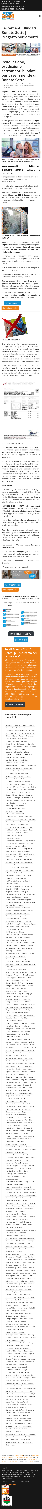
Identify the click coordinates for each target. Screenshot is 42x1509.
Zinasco (25, 1107)
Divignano (15, 1311)
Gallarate (9, 1354)
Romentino (9, 1278)
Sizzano (23, 1311)
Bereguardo (26, 1109)
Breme (25, 1200)
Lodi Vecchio (27, 881)
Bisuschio (23, 1407)
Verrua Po (17, 1160)
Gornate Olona (25, 1440)
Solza (31, 870)
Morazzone (30, 1410)
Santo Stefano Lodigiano (14, 924)
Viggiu (34, 1394)
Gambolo (32, 1072)
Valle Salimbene (20, 1152)
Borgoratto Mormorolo (26, 1238)
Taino (16, 1418)
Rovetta (13, 825)
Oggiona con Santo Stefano (15, 1410)
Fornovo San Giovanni (13, 838)
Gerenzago (9, 1158)
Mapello (8, 768)
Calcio (8, 792)
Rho (15, 937)
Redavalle (29, 1168)
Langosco (9, 1246)
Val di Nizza (23, 1217)
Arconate (25, 1023)
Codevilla (9, 1184)
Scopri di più (21, 639)
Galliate (26, 1270)
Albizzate (26, 1394)
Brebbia (8, 1423)
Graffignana (26, 908)
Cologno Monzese (24, 937)
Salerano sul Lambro (13, 908)
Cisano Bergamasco (22, 773)
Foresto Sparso (11, 849)
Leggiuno (9, 1418)
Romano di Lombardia (13, 728)
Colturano (17, 1061)
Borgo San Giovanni (19, 910)
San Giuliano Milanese (13, 943)
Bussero (16, 1004)
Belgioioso (32, 1080)
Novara (31, 1268)
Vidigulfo (24, 1080)
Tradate (8, 1356)
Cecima (23, 1254)
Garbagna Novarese (12, 1316)
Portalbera (9, 1152)
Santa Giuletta (10, 1141)
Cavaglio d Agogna (12, 1319)
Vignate (21, 994)
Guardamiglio (10, 905)
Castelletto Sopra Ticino (28, 1273)
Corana (32, 1198)
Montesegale (10, 1252)
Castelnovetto (23, 1219)
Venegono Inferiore (20, 1386)
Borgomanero (10, 1270)
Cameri (15, 1273)
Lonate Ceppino (23, 1399)
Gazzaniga (16, 798)
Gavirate (27, 1372)
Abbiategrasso (10, 948)
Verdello (22, 757)
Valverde (19, 1252)
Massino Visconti (24, 1327)
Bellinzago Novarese (13, 1276)
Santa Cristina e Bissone (14, 1128)
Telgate (8, 798)
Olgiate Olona (22, 1364)
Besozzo (8, 1375)
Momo (29, 1286)
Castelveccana (10, 1445)
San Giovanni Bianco (28, 800)
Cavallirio (23, 1319)
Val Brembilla (22, 819)
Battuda (22, 1211)
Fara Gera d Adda (12, 757)
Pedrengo (24, 779)
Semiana (31, 1254)
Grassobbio (9, 773)
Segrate (8, 945)
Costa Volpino (21, 744)
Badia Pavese (28, 1246)
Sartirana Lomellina (24, 1139)
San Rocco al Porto (29, 894)
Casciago (26, 1415)
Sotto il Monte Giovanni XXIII (15, 814)
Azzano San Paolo (12, 763)
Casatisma (18, 1190)
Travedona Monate (23, 1413)
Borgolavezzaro (19, 1297)
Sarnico (8, 771)
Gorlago (21, 795)
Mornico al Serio (23, 851)
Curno (22, 763)
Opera (8, 983)
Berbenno (17, 865)
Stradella (24, 1072)
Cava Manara (28, 1077)
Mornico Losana (11, 1217)
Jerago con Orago (21, 1397)
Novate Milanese (29, 964)
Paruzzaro (30, 1297)
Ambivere (9, 865)
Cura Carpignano (20, 1090)
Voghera (8, 1072)
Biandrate (24, 1321)
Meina (8, 1292)
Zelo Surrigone (30, 1064)
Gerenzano (9, 1370)
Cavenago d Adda (21, 916)
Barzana (23, 873)
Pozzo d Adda (19, 1029)
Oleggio (8, 1273)
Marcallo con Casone (13, 1026)
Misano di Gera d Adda (13, 854)
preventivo (31, 1461)
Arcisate (20, 1372)
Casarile (8, 1050)
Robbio (33, 1082)
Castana (31, 1206)
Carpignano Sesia (18, 1292)
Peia (24, 876)
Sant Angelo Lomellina (13, 1200)
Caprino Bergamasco (25, 849)
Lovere (20, 792)
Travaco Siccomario (25, 1093)
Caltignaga (19, 1289)
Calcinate (9, 784)
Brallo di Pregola (25, 1222)
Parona (15, 1131)
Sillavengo (9, 1346)
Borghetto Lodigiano (12, 892)
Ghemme (24, 1281)
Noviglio (31, 1042)
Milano (21, 932)
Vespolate (9, 1297)
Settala (8, 1013)
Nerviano (32, 972)
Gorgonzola (9, 964)
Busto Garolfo (26, 980)
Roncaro (17, 1149)
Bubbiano (9, 1061)
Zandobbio (9, 859)
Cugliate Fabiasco (19, 1423)
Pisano (8, 1340)
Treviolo (21, 736)
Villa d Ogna (10, 876)
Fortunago (30, 1241)
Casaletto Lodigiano (24, 900)
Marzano (9, 1133)
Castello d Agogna (12, 1166)
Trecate (19, 1270)
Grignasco (9, 1281)
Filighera (33, 1192)
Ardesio (20, 835)
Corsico (15, 945)
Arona (33, 1270)
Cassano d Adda (24, 970)
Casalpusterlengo (20, 878)
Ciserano (31, 784)
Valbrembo (32, 822)
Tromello (9, 1098)
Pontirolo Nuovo (27, 798)
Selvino (8, 873)
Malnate (23, 1359)
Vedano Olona (25, 1380)
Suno (7, 1286)
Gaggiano (9, 999)
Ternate (8, 1437)
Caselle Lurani (10, 900)
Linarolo (17, 1109)
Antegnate (16, 846)
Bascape (30, 1131)
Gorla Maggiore (11, 1399)
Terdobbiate (19, 1346)
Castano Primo (11, 991)
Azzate (30, 1405)
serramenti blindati (12, 1457)
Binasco (15, 1015)
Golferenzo (18, 1260)
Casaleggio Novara (12, 1335)
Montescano (20, 1241)
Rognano (25, 1214)
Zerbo (12, 1241)
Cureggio (28, 1289)
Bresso (24, 953)
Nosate (18, 1069)
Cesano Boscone (11, 956)
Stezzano (32, 731)
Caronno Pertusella (12, 1359)
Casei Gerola (27, 1117)
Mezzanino (19, 1158)
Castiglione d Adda (12, 889)
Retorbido (9, 1149)
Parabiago (9, 951)
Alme (15, 790)
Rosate (8, 1031)
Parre (26, 857)
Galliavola (9, 1260)
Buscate (27, 1039)
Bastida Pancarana (12, 1179)
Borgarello (25, 1112)
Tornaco (33, 1337)
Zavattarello (22, 1174)
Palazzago (18, 811)
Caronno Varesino (23, 1402)
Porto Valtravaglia (12, 1440)
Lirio (24, 1262)
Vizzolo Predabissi (19, 1050)
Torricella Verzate (12, 1198)
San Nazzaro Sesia (12, 1343)
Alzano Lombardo (21, 731)
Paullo (23, 988)
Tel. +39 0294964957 (12, 303)
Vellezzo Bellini (26, 1104)
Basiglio (28, 1010)
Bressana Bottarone (12, 1104)
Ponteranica (32, 765)
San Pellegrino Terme (13, 803)
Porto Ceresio (26, 1426)
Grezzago (28, 1058)
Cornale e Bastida (12, 1192)
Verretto (21, 1243)
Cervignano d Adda (12, 919)
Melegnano (23, 972)
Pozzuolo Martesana (28, 1004)
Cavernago (18, 859)
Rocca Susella (28, 1257)
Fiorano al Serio (11, 851)
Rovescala (9, 1190)
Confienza (20, 1141)
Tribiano (15, 1055)
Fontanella (28, 816)
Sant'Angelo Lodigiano (13, 881)
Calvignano (31, 1262)
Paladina (16, 827)
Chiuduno (9, 782)
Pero (19, 991)
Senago (24, 959)
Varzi (32, 1107)
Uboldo (17, 1370)
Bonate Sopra (10, 744)
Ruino (24, 1206)
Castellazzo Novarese (22, 1348)
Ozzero (19, 1066)
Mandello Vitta (11, 1351)
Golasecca (9, 1431)
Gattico (32, 1281)
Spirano (8, 790)
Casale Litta (18, 1431)
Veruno (21, 1303)
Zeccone (18, 1136)
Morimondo (10, 1069)
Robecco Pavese (27, 1225)
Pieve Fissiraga (11, 929)
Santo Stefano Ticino (13, 1037)
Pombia (15, 1294)
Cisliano (8, 1042)
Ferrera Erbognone (21, 1163)
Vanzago (8, 996)
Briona (31, 1319)
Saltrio (17, 1426)
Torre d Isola (29, 1120)
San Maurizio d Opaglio (14, 1284)
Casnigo (8, 846)
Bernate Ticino (11, 1058)
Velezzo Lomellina (20, 1265)
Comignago (9, 1321)
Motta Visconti (19, 1010)
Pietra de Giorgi (30, 1195)
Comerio (25, 1429)
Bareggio (9, 975)
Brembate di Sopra (12, 760)
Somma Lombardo (19, 1356)
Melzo (8, 972)
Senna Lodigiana (30, 924)
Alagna (20, 1195)
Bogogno (24, 1316)
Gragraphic (12, 1484)
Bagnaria (19, 1209)
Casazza (8, 827)
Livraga (8, 910)
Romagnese (10, 1209)
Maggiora (16, 1305)
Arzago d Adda (18, 857)
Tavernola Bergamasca (13, 870)
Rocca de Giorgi (11, 1268)
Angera (23, 1391)
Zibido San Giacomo (12, 1018)
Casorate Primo (24, 1074)
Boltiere (16, 779)
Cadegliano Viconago (25, 1442)
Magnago (29, 994)
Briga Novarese (29, 1284)
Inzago (25, 991)
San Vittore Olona (12, 1007)
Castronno (9, 1397)
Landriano (15, 1080)
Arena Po (23, 1144)
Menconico (18, 1246)
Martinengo (30, 736)
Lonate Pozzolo (11, 1367)
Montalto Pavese (29, 1190)
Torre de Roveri (26, 862)
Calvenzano (22, 822)
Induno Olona (10, 1372)
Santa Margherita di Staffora (15, 1235)
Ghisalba (9, 779)
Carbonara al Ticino (28, 1149)
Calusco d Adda (19, 749)
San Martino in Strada (13, 894)
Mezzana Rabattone (29, 1230)
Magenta (22, 956)
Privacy (14, 1481)
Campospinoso (11, 1174)
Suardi (15, 1219)
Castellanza (30, 1362)
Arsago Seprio (10, 1402)
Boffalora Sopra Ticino (13, 1047)
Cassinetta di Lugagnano (14, 1064)
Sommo (31, 1166)
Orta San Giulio (11, 1327)
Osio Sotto (9, 733)
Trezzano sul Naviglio (13, 961)
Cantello (23, 1405)
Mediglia (9, 986)
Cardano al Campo (12, 1362)
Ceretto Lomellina (30, 1260)
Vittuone (17, 999)
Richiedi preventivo (10, 308)
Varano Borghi (25, 1437)
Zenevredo (22, 1233)
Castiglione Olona (30, 1378)
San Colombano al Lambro (21, 1013)
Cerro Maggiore (11, 978)
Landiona (23, 1343)
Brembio (20, 905)
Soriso (22, 1340)
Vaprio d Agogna (11, 1332)
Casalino (25, 1305)
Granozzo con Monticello (14, 1313)
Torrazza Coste (11, 1139)
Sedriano (30, 986)
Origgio (8, 1380)
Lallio (7, 825)
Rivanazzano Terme (25, 1088)
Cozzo (28, 1243)
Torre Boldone (17, 747)
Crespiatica (9, 916)
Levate (18, 833)
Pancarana (28, 1249)
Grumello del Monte (12, 765)
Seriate (24, 725)
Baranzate (15, 988)
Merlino (20, 929)
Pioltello (25, 943)
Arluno (8, 988)
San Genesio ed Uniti (23, 1096)
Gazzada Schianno (12, 1407)
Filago (24, 846)
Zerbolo (22, 1131)
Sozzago (8, 1329)
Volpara (17, 1262)
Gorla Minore (10, 1378)
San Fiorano (25, 927)
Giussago (9, 1090)
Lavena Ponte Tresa (12, 1391)
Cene (15, 822)
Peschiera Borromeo (12, 959)
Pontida (30, 843)
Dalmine (31, 725)
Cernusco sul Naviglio (27, 945)
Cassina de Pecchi (18, 983)
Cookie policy (24, 1481)
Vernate (23, 1055)
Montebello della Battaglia (15, 1147)
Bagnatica (32, 819)
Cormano (18, 964)
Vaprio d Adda (25, 1002)
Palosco (23, 784)
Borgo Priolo (27, 1155)
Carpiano (26, 1047)
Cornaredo (26, 961)
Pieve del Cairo (29, 1128)
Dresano (20, 1058)
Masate (8, 1055)
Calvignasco (28, 1066)
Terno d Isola (27, 755)
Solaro (8, 980)
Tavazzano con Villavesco (14, 886)
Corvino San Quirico (12, 1176)
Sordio (8, 897)
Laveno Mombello (27, 1375)
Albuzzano (22, 1101)
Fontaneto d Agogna (18, 1286)
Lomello (24, 1125)
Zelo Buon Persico (12, 884)
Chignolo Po (10, 1096)
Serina (25, 870)
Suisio (31, 830)
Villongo (26, 752)
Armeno (8, 1294)
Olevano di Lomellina (13, 1206)
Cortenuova (32, 873)
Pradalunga (10, 806)
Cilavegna (9, 1085)
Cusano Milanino (11, 970)
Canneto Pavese (30, 1158)
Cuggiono (9, 1010)
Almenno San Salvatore (28, 787)
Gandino (31, 790)
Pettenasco (28, 1313)
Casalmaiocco (16, 897)
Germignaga (17, 1415)
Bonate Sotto (17, 768)
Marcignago (10, 1120)
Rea (7, 1241)
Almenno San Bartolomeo (14, 776)
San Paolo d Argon (12, 787)
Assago (8, 1002)
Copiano (25, 1133)
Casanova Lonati (11, 1238)
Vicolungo (31, 1335)
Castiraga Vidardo (29, 902)
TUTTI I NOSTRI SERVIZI (21, 633)
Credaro (25, 833)
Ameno (8, 1337)
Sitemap (5, 1481)
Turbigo (8, 1015)
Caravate (32, 1434)
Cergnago (32, 1203)
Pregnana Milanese (27, 1015)
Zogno (8, 747)
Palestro (8, 1131)
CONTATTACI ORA (14, 704)
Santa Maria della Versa (14, 1123)
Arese (21, 967)
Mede (8, 1080)
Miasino (23, 1335)
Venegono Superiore (13, 1383)
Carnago (30, 1383)
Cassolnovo (9, 1077)
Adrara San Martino (12, 867)
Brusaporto (22, 790)
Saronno (17, 1354)
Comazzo (9, 913)
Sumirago (9, 1386)
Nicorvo (8, 1249)
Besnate (30, 1391)
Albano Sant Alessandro (14, 752)
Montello (22, 843)
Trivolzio (8, 1125)
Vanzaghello (25, 1031)
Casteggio (18, 1077)
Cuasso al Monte (25, 1418)
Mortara (16, 1072)
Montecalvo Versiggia (13, 1230)
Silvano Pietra (28, 1209)
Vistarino (29, 1147)
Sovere (14, 792)
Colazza (27, 1346)
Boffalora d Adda (11, 932)
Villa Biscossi (22, 1268)
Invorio (17, 1281)
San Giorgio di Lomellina (14, 1171)
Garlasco (9, 1074)
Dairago (32, 1023)
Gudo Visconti (10, 1066)
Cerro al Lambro (23, 1034)
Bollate (32, 943)
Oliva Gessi (9, 1262)
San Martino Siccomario (14, 1082)
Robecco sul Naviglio (13, 1023)
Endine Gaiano (11, 835)
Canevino (9, 1265)
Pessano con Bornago (20, 996)
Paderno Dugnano (12, 940)
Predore (18, 876)
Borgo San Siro (29, 1182)
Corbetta (15, 972)
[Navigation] (39, 15)
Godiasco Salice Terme (13, 1107)
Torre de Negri (18, 1249)
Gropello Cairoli (11, 1093)
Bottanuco (29, 795)
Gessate (15, 1002)
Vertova (24, 803)
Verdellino (24, 760)
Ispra (19, 1394)
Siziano (26, 1082)
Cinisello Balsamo (27, 935)
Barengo (25, 1337)
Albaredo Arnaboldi (12, 1254)
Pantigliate (9, 1029)
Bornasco (9, 1115)
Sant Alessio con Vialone (14, 1187)
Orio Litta (24, 919)
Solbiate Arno (10, 1413)
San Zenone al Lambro (13, 1045)
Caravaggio (9, 731)
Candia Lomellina (12, 1144)
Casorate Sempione (29, 1388)
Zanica (26, 747)
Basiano (32, 1053)
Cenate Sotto (10, 833)
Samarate (31, 1359)
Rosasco (8, 1225)
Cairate (19, 1378)
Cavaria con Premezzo (13, 1388)
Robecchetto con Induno (14, 1039)
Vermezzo (31, 1050)
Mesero (32, 1045)
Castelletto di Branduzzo (14, 1182)
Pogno (20, 1308)
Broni (15, 1074)
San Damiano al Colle (13, 1214)
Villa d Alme (28, 768)
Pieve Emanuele (28, 975)
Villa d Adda (20, 806)
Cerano (24, 1276)
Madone (24, 827)
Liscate (33, 1047)
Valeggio (19, 1257)
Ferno (23, 1383)
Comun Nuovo (10, 819)
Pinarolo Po (9, 1136)
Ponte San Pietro (28, 733)
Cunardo (9, 1429)
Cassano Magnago (28, 1354)
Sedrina (16, 862)
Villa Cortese (26, 1026)
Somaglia (25, 892)
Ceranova (16, 1125)
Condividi (5, 1468)
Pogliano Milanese (26, 1007)
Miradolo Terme (19, 1098)
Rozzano (23, 940)
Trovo (23, 1176)
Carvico (24, 808)
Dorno (30, 1090)
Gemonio (17, 1429)
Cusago (8, 1053)
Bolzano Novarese (12, 1324)
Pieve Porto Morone (20, 1115)
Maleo (25, 897)
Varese (20, 1351)
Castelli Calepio (11, 739)
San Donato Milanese (25, 948)
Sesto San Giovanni (12, 935)
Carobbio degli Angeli (13, 808)
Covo (30, 827)
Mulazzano (28, 886)
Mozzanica (9, 811)
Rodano (24, 1042)
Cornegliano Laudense (13, 902)
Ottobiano (9, 1168)
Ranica (16, 784)
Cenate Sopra (29, 859)
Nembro (17, 733)
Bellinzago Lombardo (20, 1053)
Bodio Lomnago (11, 1442)
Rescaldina (15, 980)
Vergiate (16, 1375)
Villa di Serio (17, 771)
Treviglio (17, 725)
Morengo (9, 862)
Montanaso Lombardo (21, 913)
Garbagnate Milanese (13, 953)
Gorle (25, 771)
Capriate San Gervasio (13, 755)
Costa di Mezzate (11, 843)
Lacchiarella (26, 999)
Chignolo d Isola (30, 841)
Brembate (9, 749)
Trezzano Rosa (11, 1034)
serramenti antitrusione (25, 1457)
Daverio (29, 1423)
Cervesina (26, 1160)
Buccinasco (18, 951)
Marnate (16, 1380)
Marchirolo (9, 1421)
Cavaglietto (9, 1348)
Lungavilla (19, 1120)
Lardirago (23, 1166)
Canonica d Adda (11, 816)
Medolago (26, 865)
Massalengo (25, 889)
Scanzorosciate (23, 739)
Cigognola (9, 1160)
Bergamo (9, 725)
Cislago (24, 1370)
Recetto (21, 1332)
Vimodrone (17, 975)
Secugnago (27, 921)
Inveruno (9, 1004)
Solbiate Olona (11, 1394)
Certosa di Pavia (11, 1088)
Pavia (24, 1069)
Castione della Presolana (14, 841)
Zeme (26, 1171)
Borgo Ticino (31, 1278)
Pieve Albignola (11, 1195)
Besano (15, 1437)
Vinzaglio (32, 1343)
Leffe (21, 816)
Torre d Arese (18, 1184)
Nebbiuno (29, 1303)
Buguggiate (9, 1426)
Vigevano (31, 1069)
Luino (22, 1362)
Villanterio (9, 1109)
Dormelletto (10, 1289)
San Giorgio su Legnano (14, 1021)
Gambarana (10, 1257)
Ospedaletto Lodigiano (13, 921)
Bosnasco (32, 1217)
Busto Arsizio (28, 1351)
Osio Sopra (28, 792)
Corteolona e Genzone (13, 1117)
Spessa (8, 1219)
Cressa (8, 1311)
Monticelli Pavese (12, 1211)
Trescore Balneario (12, 741)
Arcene (16, 800)
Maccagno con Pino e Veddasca (16, 1434)
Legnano (9, 937)
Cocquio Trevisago (12, 1405)
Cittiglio (8, 1415)
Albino (25, 728)
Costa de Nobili (11, 1243)
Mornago (32, 1397)
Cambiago (24, 1018)
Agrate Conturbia (29, 1308)
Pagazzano (24, 867)
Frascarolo (9, 1163)
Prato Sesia (9, 1300)
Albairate (16, 1042)
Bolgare (27, 776)
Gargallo (8, 1305)
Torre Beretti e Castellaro (14, 1227)
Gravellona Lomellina (13, 1112)
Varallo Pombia (20, 1278)
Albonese (16, 1225)
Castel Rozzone (28, 854)
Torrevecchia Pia (11, 1101)
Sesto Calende (23, 1367)
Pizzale (24, 1203)
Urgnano (24, 741)
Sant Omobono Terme (13, 830)
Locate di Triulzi (11, 994)
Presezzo (9, 800)
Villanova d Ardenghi (13, 1203)
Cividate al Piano (11, 795)
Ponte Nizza (24, 1198)
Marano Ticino (10, 1308)
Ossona (25, 1045)
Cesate (29, 978)
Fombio (30, 910)
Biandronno (27, 1421)
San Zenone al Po (11, 1222)
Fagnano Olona (11, 1364)
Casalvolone (17, 1337)
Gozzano (31, 1276)
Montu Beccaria (28, 1136)
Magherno (17, 1133)
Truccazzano (30, 1029)
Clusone (33, 747)
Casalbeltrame (18, 1329)
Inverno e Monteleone (13, 1155)
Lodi (29, 876)
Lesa (27, 1292)
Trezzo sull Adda (19, 986)
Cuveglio (18, 1421)
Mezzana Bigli (19, 1168)
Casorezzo (15, 1031)
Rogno (25, 830)
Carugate (21, 978)
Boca (17, 1321)
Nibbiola (15, 1340)
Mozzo (23, 765)
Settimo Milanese (12, 967)
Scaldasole (28, 1187)
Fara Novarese (25, 1294)
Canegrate (29, 983)
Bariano (8, 822)
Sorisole (31, 744)
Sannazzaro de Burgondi (22, 1085)
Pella (33, 1327)
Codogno (9, 878)
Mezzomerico (24, 1324)
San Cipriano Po (11, 1233)
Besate (25, 1061)
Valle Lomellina (29, 1123)
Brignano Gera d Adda (22, 782)
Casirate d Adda (23, 825)
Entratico (16, 873)
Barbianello (24, 1192)
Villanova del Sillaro (12, 927)
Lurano (8, 857)
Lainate (31, 953)
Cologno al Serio (11, 736)
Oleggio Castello (11, 1303)
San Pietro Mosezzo (22, 1300)
